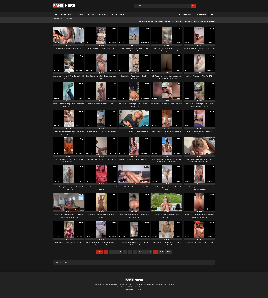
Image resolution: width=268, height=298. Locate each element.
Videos (80, 14)
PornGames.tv (188, 21)
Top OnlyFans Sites (157, 21)
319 (161, 252)
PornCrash (179, 21)
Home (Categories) (64, 14)
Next (168, 252)
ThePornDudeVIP (144, 21)
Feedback (202, 14)
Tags (92, 14)
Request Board (186, 14)
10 (150, 252)
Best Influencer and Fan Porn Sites (204, 21)
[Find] (193, 6)
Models (104, 14)
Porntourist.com (169, 21)
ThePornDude (119, 14)
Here (64, 5)
